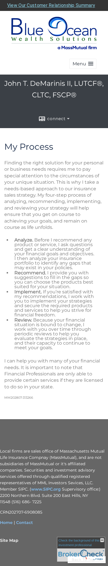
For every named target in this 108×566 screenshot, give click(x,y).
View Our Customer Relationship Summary (51, 5)
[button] (82, 64)
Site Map (9, 540)
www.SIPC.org (46, 489)
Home (6, 522)
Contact (24, 522)
